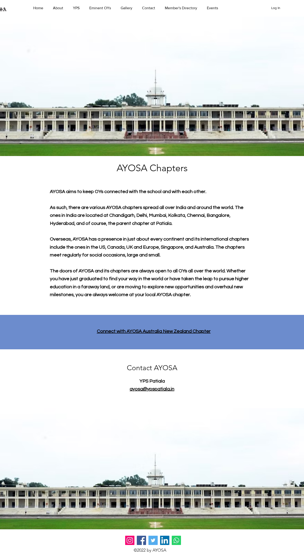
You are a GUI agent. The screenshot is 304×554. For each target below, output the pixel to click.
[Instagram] (129, 540)
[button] (61, 8)
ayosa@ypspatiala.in (152, 389)
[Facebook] (141, 540)
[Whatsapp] (176, 540)
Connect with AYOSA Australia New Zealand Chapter (154, 331)
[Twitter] (153, 540)
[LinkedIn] (164, 540)
